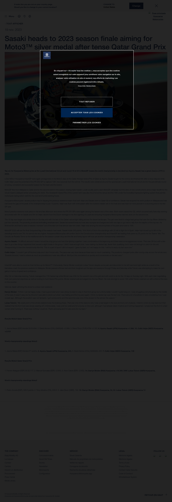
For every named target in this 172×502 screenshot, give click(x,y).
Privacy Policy (82, 86)
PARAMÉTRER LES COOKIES (87, 122)
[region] (87, 89)
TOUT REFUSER (87, 102)
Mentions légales (91, 86)
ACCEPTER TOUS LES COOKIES (87, 112)
